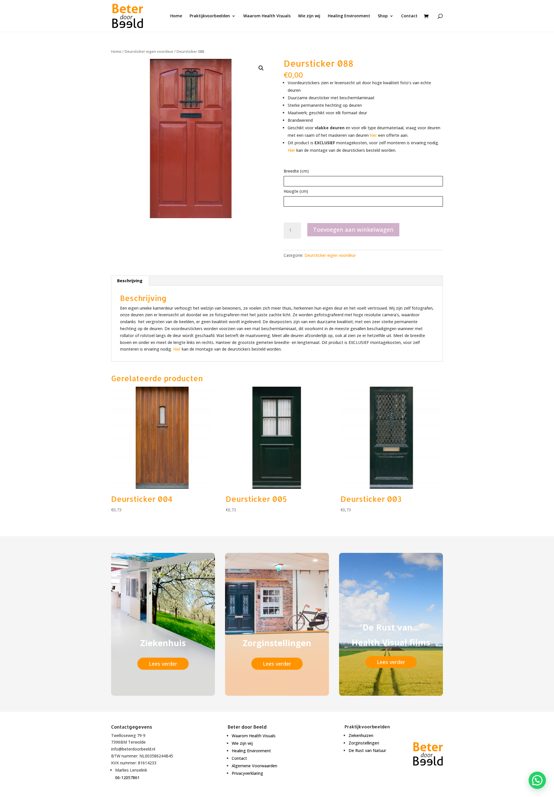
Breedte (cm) (296, 171)
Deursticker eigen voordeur (149, 51)
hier (373, 135)
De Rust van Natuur (367, 750)
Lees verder (163, 663)
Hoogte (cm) (296, 191)
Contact (409, 16)
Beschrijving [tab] (130, 280)
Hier (291, 150)
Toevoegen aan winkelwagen (353, 229)
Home (176, 16)
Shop (383, 16)
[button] (261, 68)
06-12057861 (127, 777)
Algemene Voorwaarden (254, 765)
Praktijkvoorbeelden (210, 16)
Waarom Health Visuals (267, 16)
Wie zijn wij (309, 16)
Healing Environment (349, 16)
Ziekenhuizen (361, 735)
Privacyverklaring (247, 773)
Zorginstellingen (364, 743)
